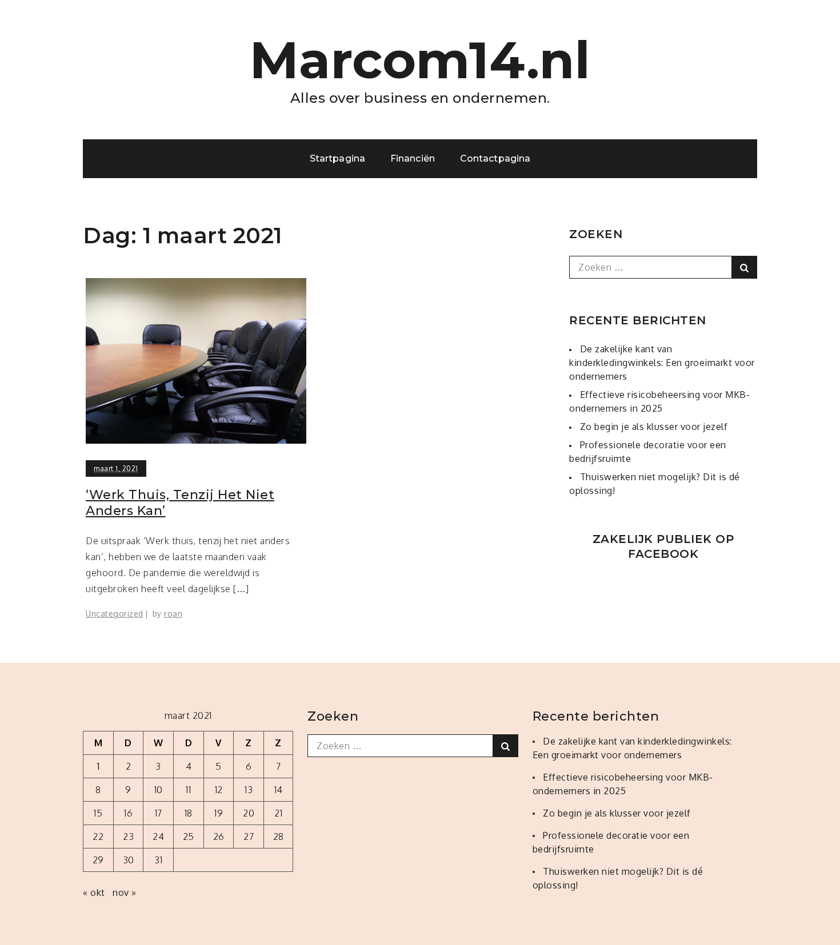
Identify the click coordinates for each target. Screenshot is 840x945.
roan (173, 613)
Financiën (412, 158)
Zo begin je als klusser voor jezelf (654, 426)
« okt (94, 892)
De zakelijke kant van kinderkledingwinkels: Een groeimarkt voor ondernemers (662, 362)
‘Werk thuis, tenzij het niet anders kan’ (180, 503)
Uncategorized (114, 613)
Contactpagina (495, 158)
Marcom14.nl (420, 60)
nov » (125, 892)
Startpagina (337, 158)
